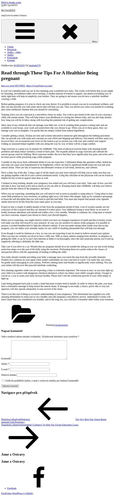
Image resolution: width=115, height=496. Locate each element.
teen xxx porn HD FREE (13, 85)
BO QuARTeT (8, 10)
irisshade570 (35, 65)
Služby (10, 55)
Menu (94, 41)
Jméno (5, 364)
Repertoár (11, 49)
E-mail (5, 369)
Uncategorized (61, 325)
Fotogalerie (12, 57)
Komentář (6, 358)
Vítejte (10, 47)
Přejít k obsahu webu (11, 2)
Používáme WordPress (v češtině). (17, 493)
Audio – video (14, 52)
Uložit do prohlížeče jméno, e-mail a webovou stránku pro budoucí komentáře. (42, 380)
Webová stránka (8, 375)
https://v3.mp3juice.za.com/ (39, 85)
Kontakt (11, 60)
